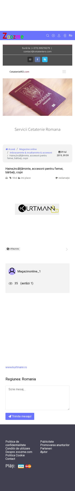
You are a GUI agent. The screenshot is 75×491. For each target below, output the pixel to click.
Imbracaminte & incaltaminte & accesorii (31, 152)
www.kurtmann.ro (16, 367)
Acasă (11, 149)
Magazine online (28, 149)
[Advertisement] (37, 15)
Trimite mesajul (21, 416)
